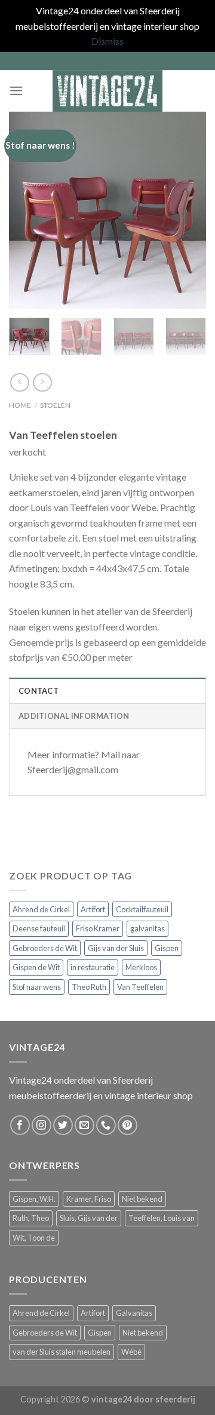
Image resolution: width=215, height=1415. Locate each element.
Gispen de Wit (36, 967)
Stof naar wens (37, 987)
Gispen (167, 948)
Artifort (93, 909)
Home (20, 405)
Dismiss (107, 41)
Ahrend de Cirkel (41, 909)
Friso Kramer (97, 928)
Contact (39, 691)
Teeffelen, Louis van (161, 1218)
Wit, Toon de (34, 1237)
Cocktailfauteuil (142, 909)
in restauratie (92, 967)
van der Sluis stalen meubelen (61, 1351)
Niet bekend (142, 1199)
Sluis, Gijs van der (89, 1218)
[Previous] (28, 210)
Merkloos (141, 967)
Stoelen (55, 405)
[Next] (187, 210)
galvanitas (147, 928)
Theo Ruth (89, 987)
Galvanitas (134, 1313)
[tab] (107, 690)
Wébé (131, 1351)
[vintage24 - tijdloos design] (107, 91)
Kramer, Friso (88, 1199)
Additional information (74, 716)
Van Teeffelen (140, 987)
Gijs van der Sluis (116, 948)
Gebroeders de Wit (45, 948)
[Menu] (16, 90)
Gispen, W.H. (34, 1199)
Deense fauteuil (39, 928)
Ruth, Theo (31, 1218)
